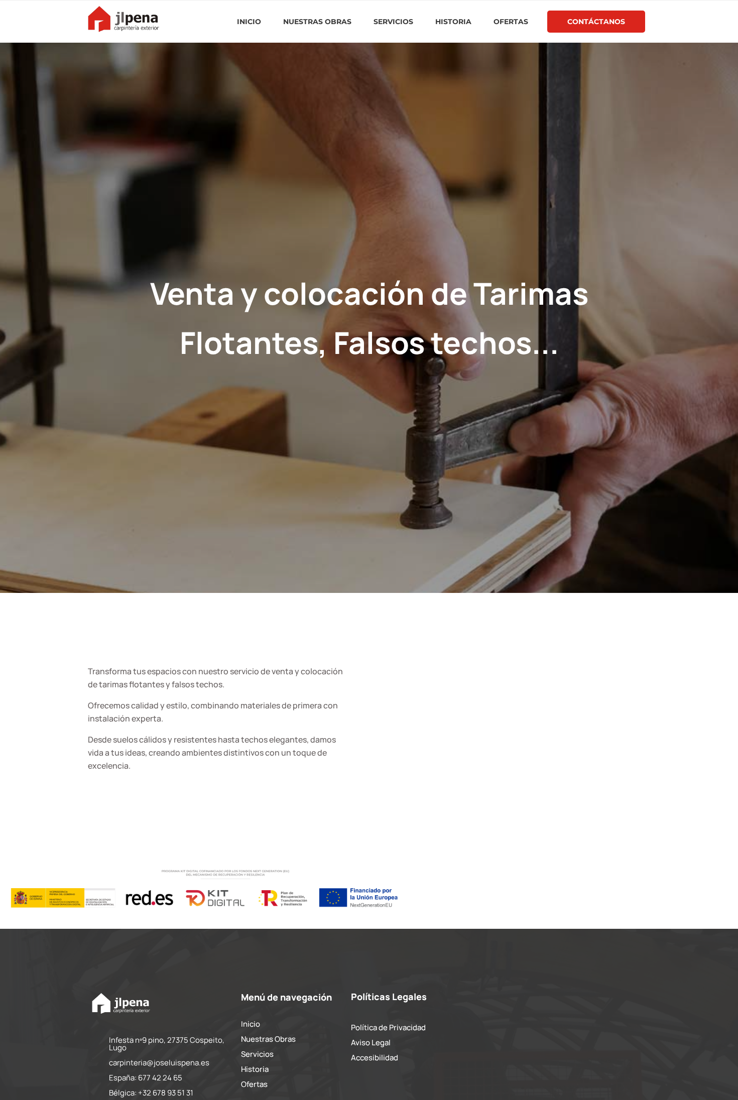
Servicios (393, 21)
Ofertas (511, 21)
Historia (453, 21)
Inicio (249, 21)
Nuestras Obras (317, 21)
